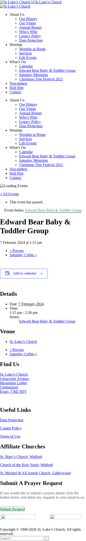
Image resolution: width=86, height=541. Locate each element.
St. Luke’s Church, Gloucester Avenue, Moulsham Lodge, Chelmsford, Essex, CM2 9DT (15, 383)
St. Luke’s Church (23, 342)
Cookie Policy (11, 428)
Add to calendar (25, 273)
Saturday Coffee (23, 255)
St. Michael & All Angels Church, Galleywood (35, 473)
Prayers (17, 251)
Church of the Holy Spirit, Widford (26, 465)
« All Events (9, 194)
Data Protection (11, 420)
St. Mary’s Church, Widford (21, 457)
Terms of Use (10, 436)
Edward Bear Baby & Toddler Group (47, 321)
